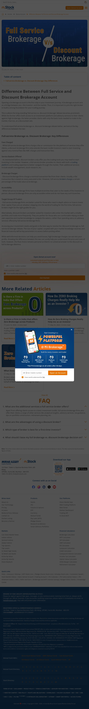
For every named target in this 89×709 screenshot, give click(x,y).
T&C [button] (43, 377)
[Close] (71, 329)
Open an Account (58, 373)
